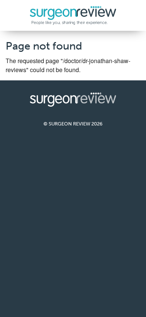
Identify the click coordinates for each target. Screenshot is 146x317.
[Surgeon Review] (73, 14)
